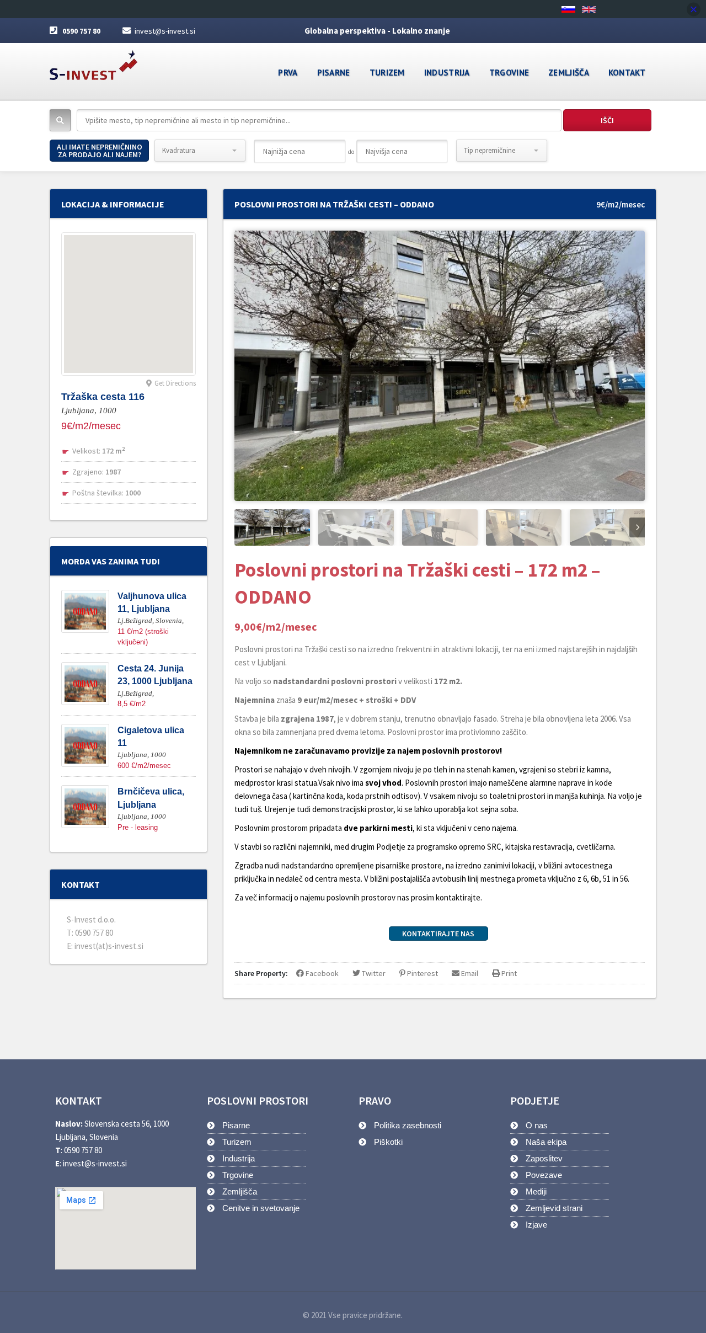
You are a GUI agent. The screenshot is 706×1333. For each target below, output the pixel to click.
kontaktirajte (458, 897)
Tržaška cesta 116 (103, 396)
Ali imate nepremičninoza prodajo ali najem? (99, 150)
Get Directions (175, 383)
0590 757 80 (81, 31)
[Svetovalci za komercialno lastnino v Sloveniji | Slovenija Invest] (94, 61)
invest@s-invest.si (165, 31)
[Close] (693, 9)
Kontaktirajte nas (438, 934)
